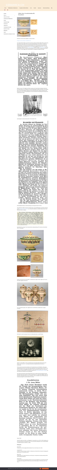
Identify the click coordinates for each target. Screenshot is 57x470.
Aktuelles (5, 13)
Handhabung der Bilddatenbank (8, 18)
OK (40, 468)
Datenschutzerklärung (45, 468)
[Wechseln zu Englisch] (7, 10)
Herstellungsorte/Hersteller (7, 27)
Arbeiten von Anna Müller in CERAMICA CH (24, 40)
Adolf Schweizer (42, 47)
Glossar (5, 32)
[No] (55, 468)
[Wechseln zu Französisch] (5, 10)
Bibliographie (5, 30)
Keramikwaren (6, 23)
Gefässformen (6, 25)
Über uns (5, 15)
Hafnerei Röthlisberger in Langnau (41, 370)
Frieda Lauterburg (30, 47)
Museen (5, 20)
